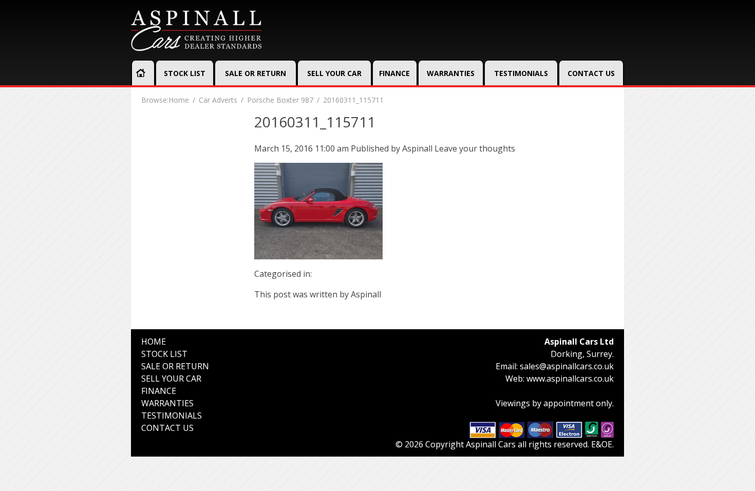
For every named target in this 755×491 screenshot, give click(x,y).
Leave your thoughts (475, 148)
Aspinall (417, 148)
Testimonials (521, 73)
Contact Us (591, 73)
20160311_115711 (314, 121)
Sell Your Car (334, 73)
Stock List (184, 73)
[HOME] (140, 73)
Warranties (451, 73)
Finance (394, 73)
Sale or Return (255, 73)
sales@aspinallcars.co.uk (567, 366)
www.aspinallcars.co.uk (570, 378)
